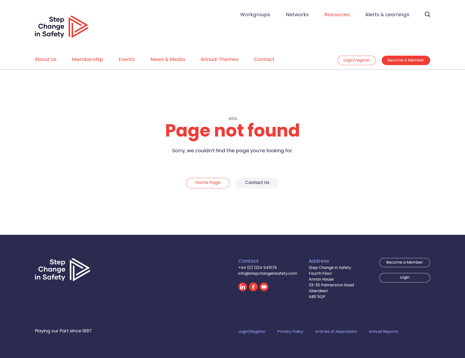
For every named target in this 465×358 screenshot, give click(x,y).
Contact (264, 60)
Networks (297, 15)
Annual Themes (220, 60)
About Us (45, 60)
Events (127, 60)
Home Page (207, 182)
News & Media (167, 60)
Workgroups (255, 15)
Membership (87, 60)
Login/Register (252, 332)
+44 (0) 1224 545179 (257, 268)
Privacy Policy (290, 332)
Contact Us (257, 182)
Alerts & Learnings (387, 15)
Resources (337, 15)
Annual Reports (383, 332)
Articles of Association (336, 332)
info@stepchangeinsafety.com (267, 274)
